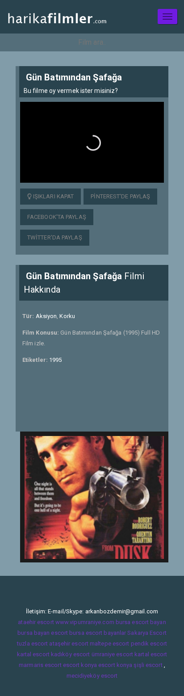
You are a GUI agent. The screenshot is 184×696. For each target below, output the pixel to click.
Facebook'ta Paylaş (56, 217)
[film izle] (57, 17)
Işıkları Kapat (53, 196)
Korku (67, 316)
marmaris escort (40, 665)
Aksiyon (46, 316)
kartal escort (33, 654)
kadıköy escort (70, 654)
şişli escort (148, 665)
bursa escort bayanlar (97, 632)
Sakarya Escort (146, 632)
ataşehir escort (68, 643)
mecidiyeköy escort (92, 675)
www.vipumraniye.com (84, 622)
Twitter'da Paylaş (54, 237)
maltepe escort (109, 643)
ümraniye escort (113, 654)
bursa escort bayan (141, 622)
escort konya (80, 665)
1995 (55, 359)
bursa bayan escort (42, 632)
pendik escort (149, 643)
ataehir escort (36, 622)
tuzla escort (32, 643)
